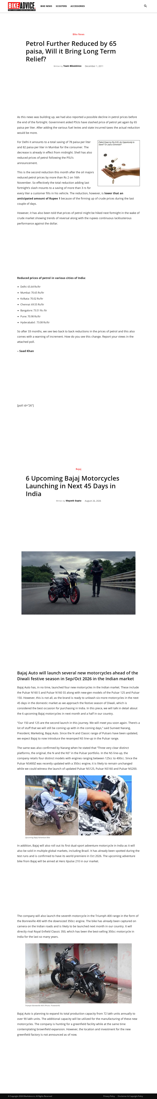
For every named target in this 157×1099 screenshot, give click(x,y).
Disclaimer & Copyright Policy (130, 1096)
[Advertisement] (78, 23)
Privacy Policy (109, 1096)
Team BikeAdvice (72, 66)
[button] (145, 6)
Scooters (61, 6)
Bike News (46, 6)
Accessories (78, 6)
